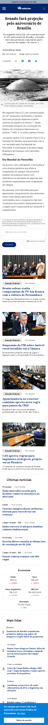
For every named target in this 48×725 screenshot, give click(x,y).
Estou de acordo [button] (24, 720)
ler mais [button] (21, 713)
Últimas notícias (19, 480)
